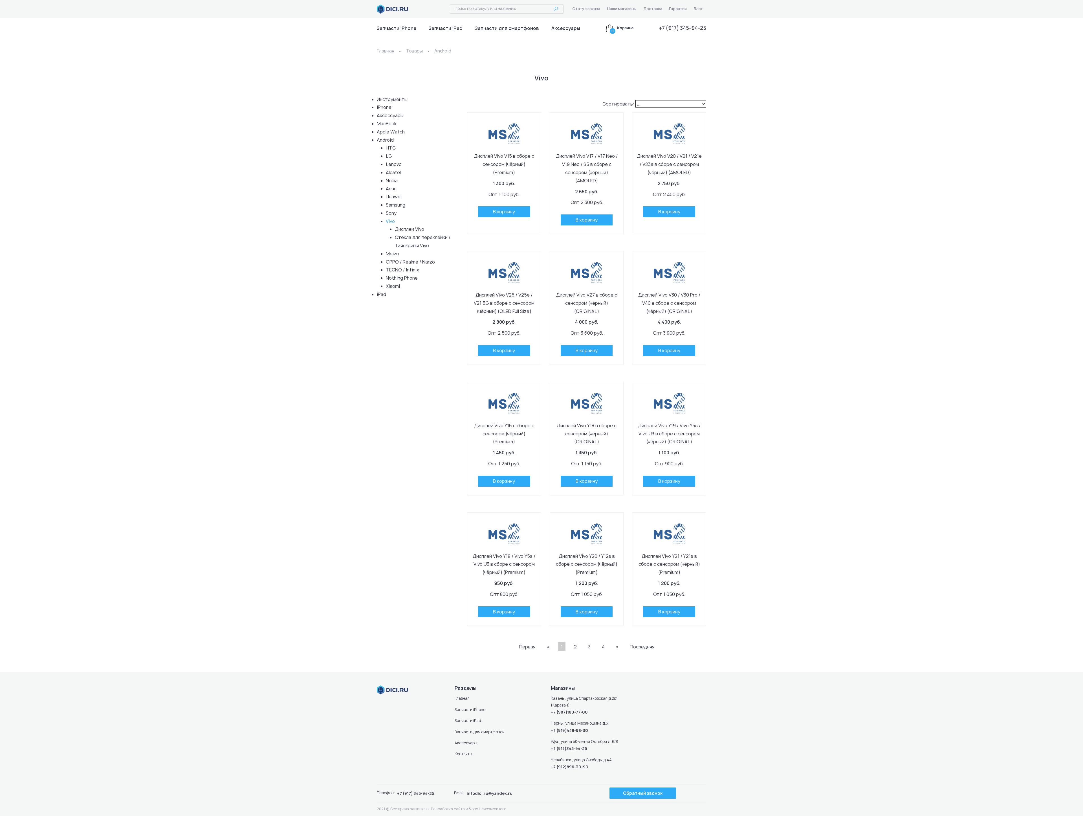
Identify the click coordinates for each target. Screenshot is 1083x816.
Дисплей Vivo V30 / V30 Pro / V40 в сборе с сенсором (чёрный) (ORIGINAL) (669, 303)
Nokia (392, 180)
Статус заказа (586, 8)
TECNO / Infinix (402, 270)
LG (389, 156)
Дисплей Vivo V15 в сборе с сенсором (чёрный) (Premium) (504, 164)
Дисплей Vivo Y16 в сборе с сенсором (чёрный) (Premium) (504, 433)
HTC (391, 148)
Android (442, 51)
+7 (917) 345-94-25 (682, 28)
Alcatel (393, 172)
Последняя (642, 647)
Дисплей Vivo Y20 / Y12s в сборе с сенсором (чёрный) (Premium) (586, 564)
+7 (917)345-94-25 (569, 748)
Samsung (395, 205)
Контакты (463, 753)
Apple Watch (391, 132)
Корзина (625, 27)
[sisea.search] (556, 9)
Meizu (392, 254)
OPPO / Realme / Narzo (410, 262)
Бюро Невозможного (487, 808)
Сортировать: (618, 104)
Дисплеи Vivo (409, 229)
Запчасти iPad (446, 28)
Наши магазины (622, 8)
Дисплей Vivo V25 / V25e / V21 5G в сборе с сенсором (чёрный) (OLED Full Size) (504, 303)
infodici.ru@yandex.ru (489, 793)
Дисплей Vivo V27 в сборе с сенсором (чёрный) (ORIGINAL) (586, 303)
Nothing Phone (402, 278)
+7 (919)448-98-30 (569, 730)
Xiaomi (393, 286)
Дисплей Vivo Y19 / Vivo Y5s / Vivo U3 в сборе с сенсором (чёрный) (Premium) (504, 564)
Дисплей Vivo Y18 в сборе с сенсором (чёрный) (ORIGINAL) (587, 433)
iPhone (384, 107)
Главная (385, 51)
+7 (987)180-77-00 (569, 712)
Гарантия (678, 8)
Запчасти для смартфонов (507, 28)
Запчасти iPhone (396, 28)
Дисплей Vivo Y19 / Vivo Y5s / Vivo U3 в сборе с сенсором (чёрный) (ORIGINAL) (669, 433)
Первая (527, 647)
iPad (381, 294)
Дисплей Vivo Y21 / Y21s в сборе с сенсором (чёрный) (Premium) (669, 564)
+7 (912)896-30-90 (569, 766)
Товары (414, 51)
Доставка (652, 8)
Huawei (394, 197)
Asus (391, 188)
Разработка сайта (448, 808)
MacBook (387, 123)
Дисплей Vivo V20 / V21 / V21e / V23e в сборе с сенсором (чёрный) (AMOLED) (669, 164)
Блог (698, 8)
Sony (391, 213)
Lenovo (394, 164)
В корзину (504, 212)
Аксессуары (565, 28)
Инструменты (392, 99)
